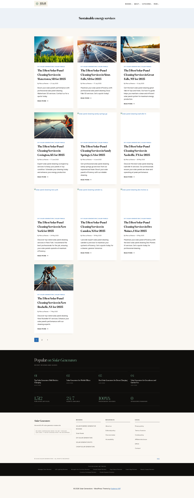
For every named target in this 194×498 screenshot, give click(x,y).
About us (109, 426)
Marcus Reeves (43, 83)
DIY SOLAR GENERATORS (45, 66)
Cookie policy (139, 435)
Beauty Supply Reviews (147, 469)
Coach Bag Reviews (131, 469)
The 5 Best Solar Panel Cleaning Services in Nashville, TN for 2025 (137, 151)
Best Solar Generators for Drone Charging (113, 380)
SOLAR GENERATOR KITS (84, 442)
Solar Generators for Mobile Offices (78, 380)
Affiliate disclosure (141, 439)
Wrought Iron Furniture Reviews (80, 469)
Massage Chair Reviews (44, 469)
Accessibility (110, 439)
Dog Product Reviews (116, 469)
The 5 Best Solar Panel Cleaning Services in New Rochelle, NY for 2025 (51, 303)
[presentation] (53, 49)
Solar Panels (60, 66)
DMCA (137, 444)
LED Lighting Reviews (61, 469)
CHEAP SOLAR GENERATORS (85, 447)
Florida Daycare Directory (107, 472)
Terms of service (140, 430)
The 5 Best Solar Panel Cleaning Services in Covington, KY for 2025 (51, 151)
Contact (138, 448)
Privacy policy (139, 426)
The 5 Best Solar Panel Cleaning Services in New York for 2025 (51, 227)
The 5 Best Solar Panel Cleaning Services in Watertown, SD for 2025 (51, 75)
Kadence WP (116, 489)
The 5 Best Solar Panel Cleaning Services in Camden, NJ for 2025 (94, 227)
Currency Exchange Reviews (88, 472)
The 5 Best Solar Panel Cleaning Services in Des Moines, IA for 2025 (138, 227)
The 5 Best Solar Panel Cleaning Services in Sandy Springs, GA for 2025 (96, 151)
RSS (158, 458)
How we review (110, 435)
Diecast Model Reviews (99, 469)
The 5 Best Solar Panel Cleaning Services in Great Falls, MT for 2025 (139, 75)
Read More (42, 101)
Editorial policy (110, 430)
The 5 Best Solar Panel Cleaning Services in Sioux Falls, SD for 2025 (95, 75)
